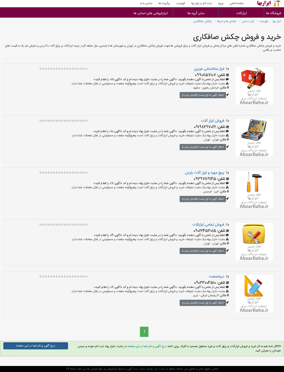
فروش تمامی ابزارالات (208, 225)
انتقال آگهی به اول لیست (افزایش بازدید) (203, 95)
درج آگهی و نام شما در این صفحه (147, 346)
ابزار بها (277, 21)
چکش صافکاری (203, 21)
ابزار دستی (248, 21)
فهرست (180, 3)
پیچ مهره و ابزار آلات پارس (204, 173)
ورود (220, 3)
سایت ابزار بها (157, 369)
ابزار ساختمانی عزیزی (209, 69)
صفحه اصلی (236, 3)
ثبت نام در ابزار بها (201, 3)
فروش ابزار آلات (212, 121)
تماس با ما (146, 3)
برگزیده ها (164, 3)
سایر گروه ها (195, 13)
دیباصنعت (216, 277)
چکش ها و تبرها (227, 21)
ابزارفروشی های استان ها (150, 13)
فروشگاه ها (274, 13)
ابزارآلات (241, 13)
